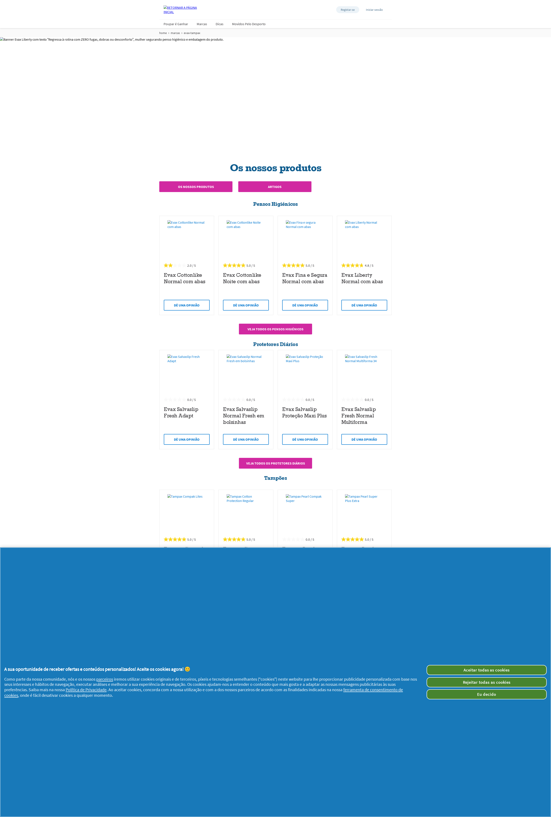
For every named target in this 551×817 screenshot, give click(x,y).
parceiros (104, 679)
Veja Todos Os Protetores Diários (275, 463)
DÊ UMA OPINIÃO (187, 305)
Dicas (219, 24)
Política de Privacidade (86, 689)
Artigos (275, 187)
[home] (181, 9)
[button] (347, 9)
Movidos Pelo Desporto (249, 24)
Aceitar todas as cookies (487, 669)
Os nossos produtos (196, 187)
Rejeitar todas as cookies (487, 682)
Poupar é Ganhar (176, 24)
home (163, 33)
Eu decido (486, 694)
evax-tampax (192, 33)
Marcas (202, 24)
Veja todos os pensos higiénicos (275, 329)
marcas (175, 33)
